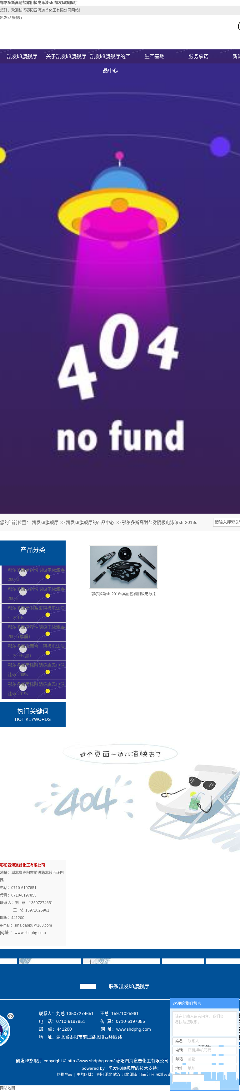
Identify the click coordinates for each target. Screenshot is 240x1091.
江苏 (150, 1075)
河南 (142, 1075)
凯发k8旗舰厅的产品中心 (110, 58)
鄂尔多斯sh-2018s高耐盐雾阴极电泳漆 (123, 594)
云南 (167, 1075)
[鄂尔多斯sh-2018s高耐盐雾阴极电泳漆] (123, 567)
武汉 (117, 1075)
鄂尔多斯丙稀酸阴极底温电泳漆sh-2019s (36, 689)
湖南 (134, 1075)
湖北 (108, 1075)
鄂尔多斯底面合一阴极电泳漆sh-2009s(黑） (36, 651)
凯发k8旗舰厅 (11, 18)
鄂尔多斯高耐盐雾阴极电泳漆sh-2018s (159, 522)
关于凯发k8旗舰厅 (66, 56)
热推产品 (64, 1075)
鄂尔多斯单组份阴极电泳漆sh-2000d (37, 575)
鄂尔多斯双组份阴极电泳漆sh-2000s (37, 594)
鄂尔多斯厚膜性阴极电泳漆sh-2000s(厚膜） (37, 632)
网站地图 (7, 1088)
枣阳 (100, 1075)
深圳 (159, 1075)
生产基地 (154, 56)
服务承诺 (198, 56)
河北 (125, 1075)
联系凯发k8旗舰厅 (129, 986)
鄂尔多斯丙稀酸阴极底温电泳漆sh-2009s (36, 670)
